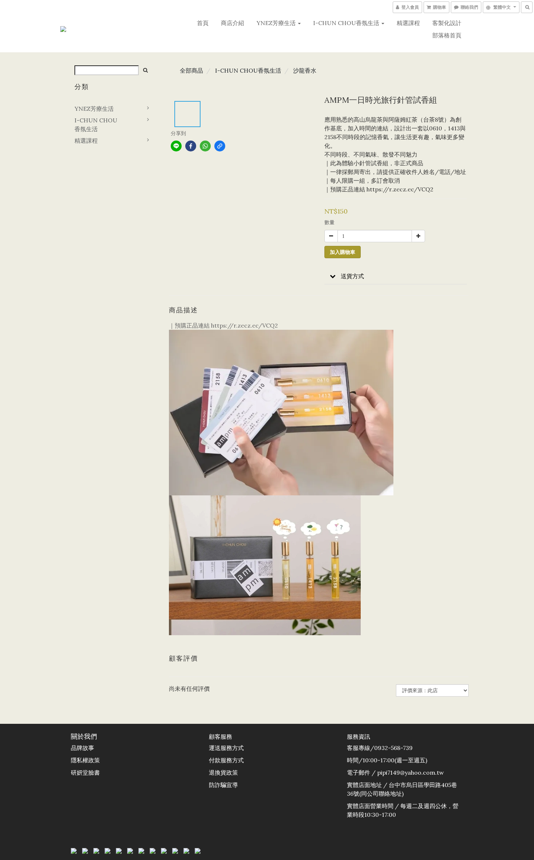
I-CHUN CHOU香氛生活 (347, 23)
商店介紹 (232, 23)
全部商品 (191, 70)
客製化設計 (446, 23)
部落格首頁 (446, 35)
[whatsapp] (205, 146)
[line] (176, 146)
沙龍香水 (304, 70)
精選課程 (408, 23)
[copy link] (219, 146)
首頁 (203, 23)
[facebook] (190, 146)
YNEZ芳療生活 (276, 23)
